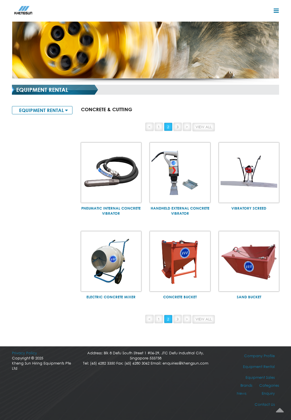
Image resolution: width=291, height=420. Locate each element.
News (241, 393)
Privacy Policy (24, 353)
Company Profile (259, 355)
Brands (246, 385)
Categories (269, 385)
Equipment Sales (260, 377)
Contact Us (265, 404)
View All (204, 127)
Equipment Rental (259, 366)
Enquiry (268, 393)
